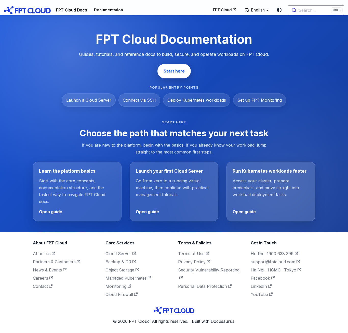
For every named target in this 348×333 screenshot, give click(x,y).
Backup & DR (118, 261)
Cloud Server (118, 253)
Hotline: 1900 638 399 (272, 253)
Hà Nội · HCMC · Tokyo (273, 269)
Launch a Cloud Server (88, 100)
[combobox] (316, 10)
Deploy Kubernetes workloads (196, 100)
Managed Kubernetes (126, 278)
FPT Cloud (222, 10)
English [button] (258, 10)
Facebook (260, 278)
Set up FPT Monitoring (259, 100)
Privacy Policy (192, 261)
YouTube (259, 294)
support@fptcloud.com (273, 261)
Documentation (108, 10)
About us (42, 253)
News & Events (47, 269)
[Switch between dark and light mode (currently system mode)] (279, 10)
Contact (40, 286)
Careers (40, 278)
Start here (174, 71)
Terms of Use (191, 253)
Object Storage (119, 269)
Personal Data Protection (202, 286)
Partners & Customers (54, 261)
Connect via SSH (139, 100)
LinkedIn (259, 286)
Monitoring (115, 286)
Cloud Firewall (119, 294)
